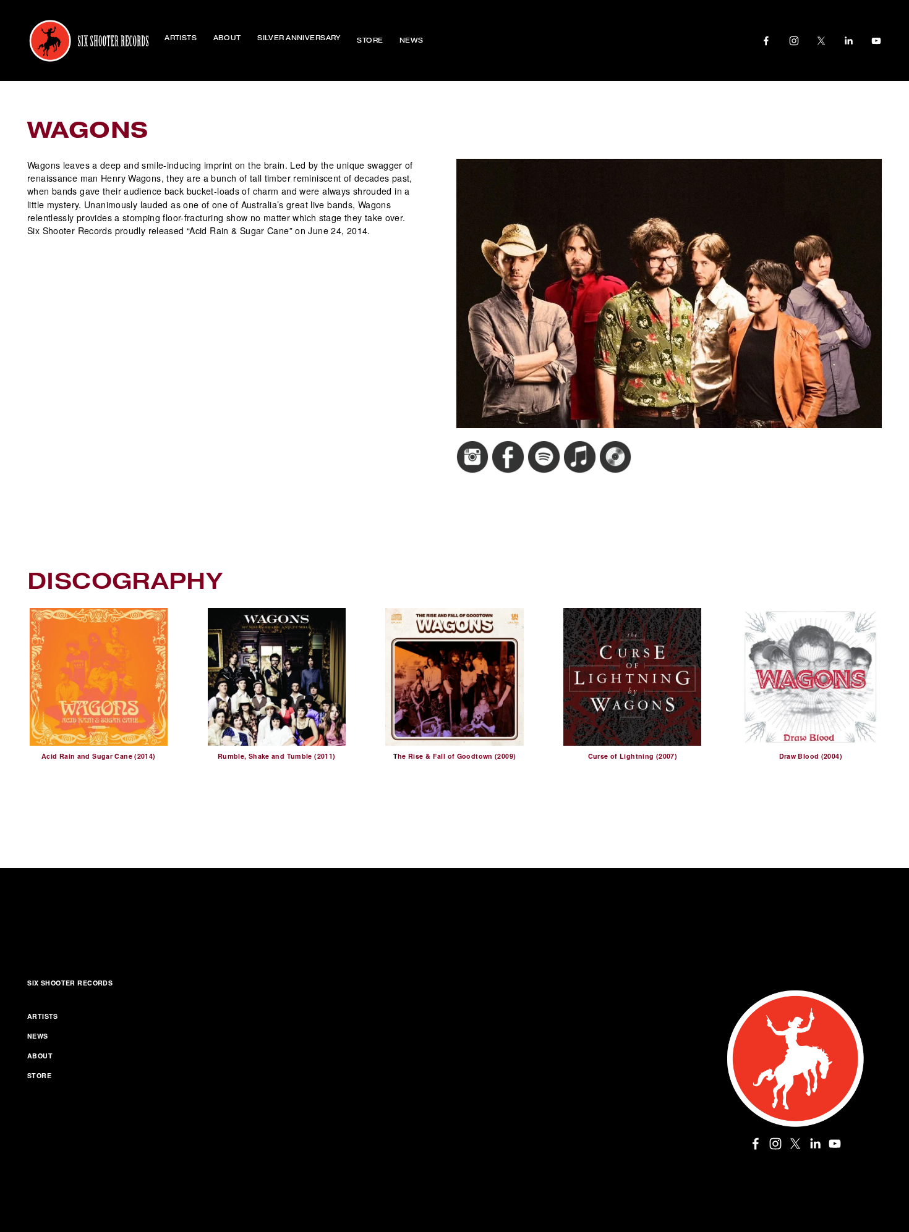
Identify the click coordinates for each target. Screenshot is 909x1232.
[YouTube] (876, 40)
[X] (821, 40)
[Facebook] (766, 40)
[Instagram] (794, 40)
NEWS (411, 40)
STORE (370, 40)
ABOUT (40, 1055)
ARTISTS (42, 1016)
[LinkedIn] (848, 40)
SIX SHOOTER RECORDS (70, 983)
